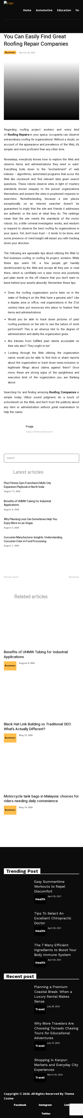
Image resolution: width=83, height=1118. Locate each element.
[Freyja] (13, 434)
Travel (40, 1009)
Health (40, 899)
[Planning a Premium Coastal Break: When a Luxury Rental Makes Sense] (17, 992)
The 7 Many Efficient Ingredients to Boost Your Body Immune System (55, 950)
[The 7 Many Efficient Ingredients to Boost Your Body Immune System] (17, 950)
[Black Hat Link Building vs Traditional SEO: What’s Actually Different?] (41, 698)
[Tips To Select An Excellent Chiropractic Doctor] (17, 919)
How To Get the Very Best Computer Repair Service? (64, 583)
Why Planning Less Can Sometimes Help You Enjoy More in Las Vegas (30, 521)
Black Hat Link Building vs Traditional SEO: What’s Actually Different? (37, 726)
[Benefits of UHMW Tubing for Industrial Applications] (72, 504)
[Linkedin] (58, 1105)
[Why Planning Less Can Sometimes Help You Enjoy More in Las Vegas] (72, 523)
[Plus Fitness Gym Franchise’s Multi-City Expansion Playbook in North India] (72, 487)
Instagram (45, 1104)
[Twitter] (35, 1113)
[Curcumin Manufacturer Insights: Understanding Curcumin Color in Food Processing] (72, 541)
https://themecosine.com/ (39, 431)
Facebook (20, 1104)
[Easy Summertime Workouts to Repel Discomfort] (17, 887)
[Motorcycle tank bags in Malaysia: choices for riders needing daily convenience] (41, 770)
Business (10, 52)
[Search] (75, 458)
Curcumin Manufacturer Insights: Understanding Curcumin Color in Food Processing (33, 539)
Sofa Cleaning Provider (16, 581)
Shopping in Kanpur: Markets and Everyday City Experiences (56, 1065)
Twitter (46, 1113)
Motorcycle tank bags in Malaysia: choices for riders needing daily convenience (41, 799)
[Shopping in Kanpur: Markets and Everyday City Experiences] (17, 1065)
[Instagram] (33, 1105)
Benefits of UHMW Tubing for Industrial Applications (27, 503)
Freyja (29, 427)
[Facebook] (8, 1105)
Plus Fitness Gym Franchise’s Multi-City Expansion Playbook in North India (27, 485)
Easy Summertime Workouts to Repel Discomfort (49, 886)
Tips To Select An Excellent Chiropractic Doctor (52, 918)
